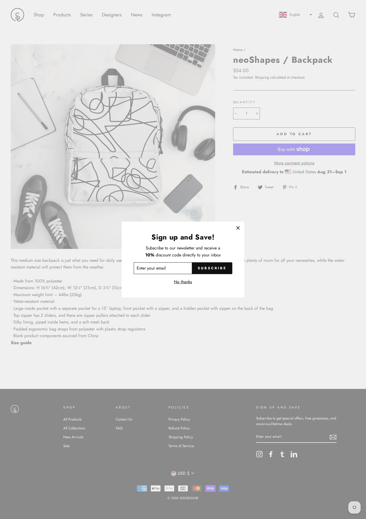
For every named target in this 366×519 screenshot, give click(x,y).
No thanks (183, 282)
